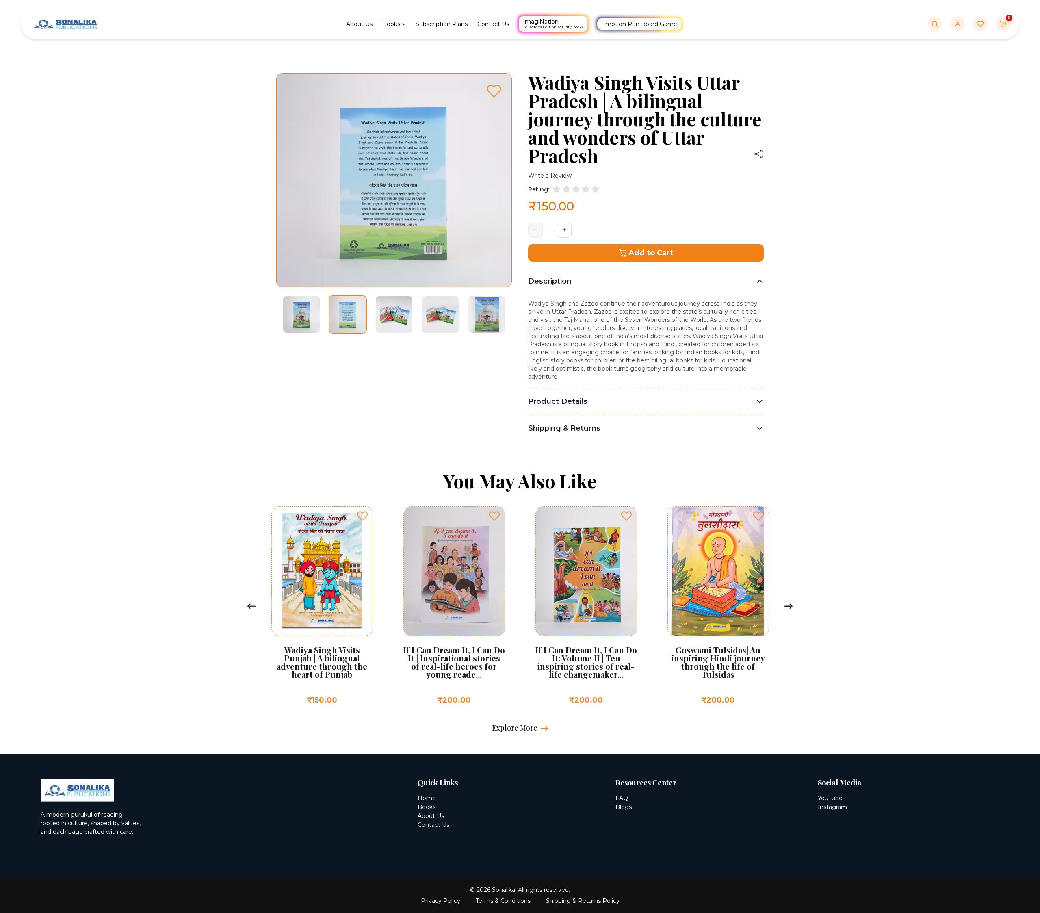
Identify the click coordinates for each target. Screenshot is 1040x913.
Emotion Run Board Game (640, 24)
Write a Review (550, 175)
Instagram (832, 807)
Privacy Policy (440, 901)
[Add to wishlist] (388, 516)
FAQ (621, 798)
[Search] (934, 24)
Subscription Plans (442, 24)
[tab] (646, 281)
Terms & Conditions (503, 901)
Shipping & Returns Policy (583, 901)
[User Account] (957, 24)
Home (427, 798)
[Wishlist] (980, 24)
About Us (360, 24)
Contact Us (493, 24)
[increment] (564, 230)
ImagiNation (553, 23)
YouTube (830, 798)
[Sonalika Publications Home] (65, 23)
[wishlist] (494, 92)
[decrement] (535, 230)
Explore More (514, 728)
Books (392, 24)
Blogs (623, 807)
